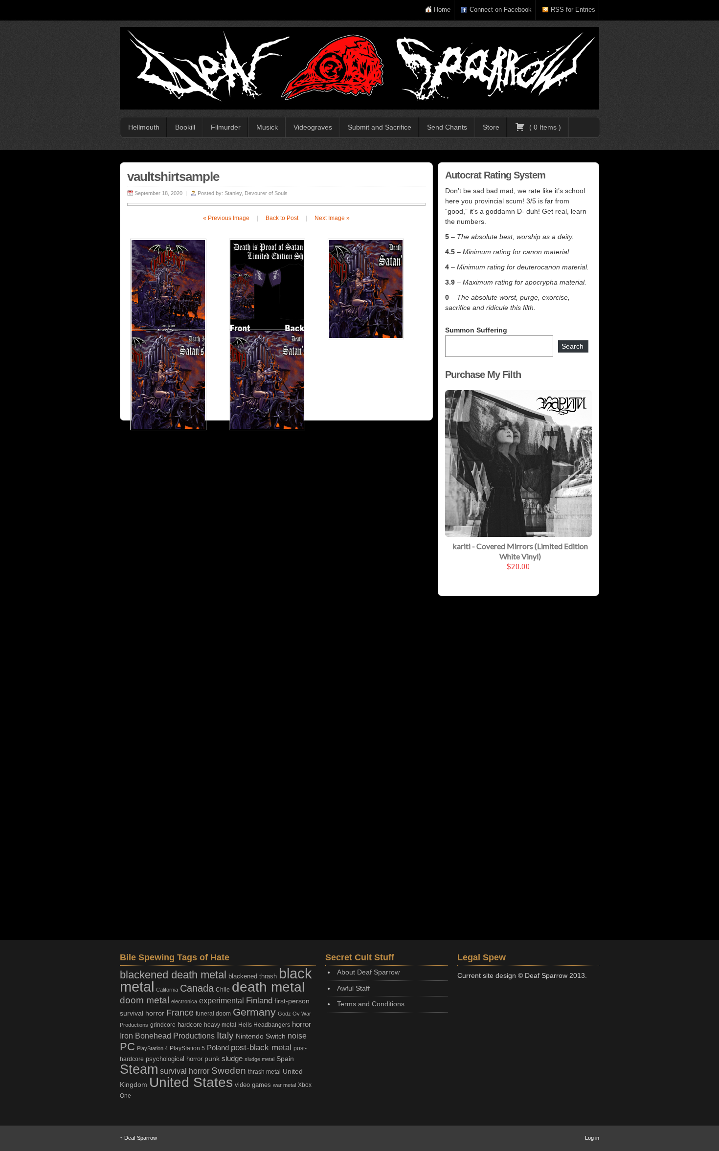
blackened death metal (173, 975)
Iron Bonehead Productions (167, 1035)
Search (573, 346)
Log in (592, 1138)
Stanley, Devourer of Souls (256, 193)
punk (212, 1058)
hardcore (190, 1024)
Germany (254, 1012)
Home (442, 9)
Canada (197, 988)
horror (301, 1024)
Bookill (185, 127)
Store (491, 127)
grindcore (163, 1024)
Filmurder (226, 127)
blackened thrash (252, 976)
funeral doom (213, 1013)
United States (191, 1082)
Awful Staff (353, 988)
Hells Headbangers (264, 1024)
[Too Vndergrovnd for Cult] (359, 68)
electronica (184, 1001)
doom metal (144, 1000)
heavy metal (220, 1024)
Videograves (312, 127)
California (167, 990)
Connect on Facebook (501, 9)
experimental (221, 1000)
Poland (218, 1047)
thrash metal (264, 1071)
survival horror (184, 1070)
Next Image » (332, 218)
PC (127, 1046)
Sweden (228, 1070)
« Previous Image (226, 218)
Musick (267, 127)
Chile (223, 989)
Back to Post (282, 218)
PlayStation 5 (187, 1048)
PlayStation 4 (152, 1048)
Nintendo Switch (261, 1036)
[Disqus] (276, 555)
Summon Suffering (476, 330)
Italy (225, 1035)
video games (253, 1084)
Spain (285, 1058)
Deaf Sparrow (138, 1138)
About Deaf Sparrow (368, 972)
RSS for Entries (573, 9)
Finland (259, 1000)
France (180, 1013)
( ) (544, 127)
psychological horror (174, 1058)
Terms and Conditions (370, 1004)
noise (297, 1035)
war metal (284, 1085)
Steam (139, 1069)
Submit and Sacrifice (379, 127)
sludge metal (259, 1059)
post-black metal (261, 1047)
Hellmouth (143, 127)
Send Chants (447, 127)
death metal (268, 987)
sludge (232, 1058)
